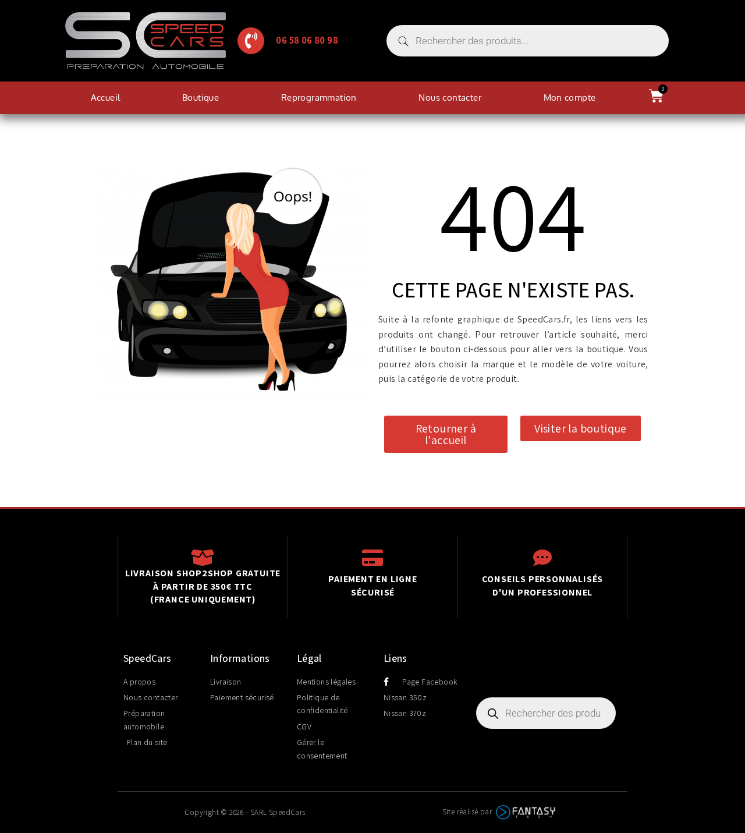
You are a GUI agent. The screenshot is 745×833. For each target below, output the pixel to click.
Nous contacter (449, 97)
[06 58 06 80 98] (250, 40)
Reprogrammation (319, 97)
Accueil (105, 97)
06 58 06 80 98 (307, 40)
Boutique (200, 97)
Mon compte (570, 97)
